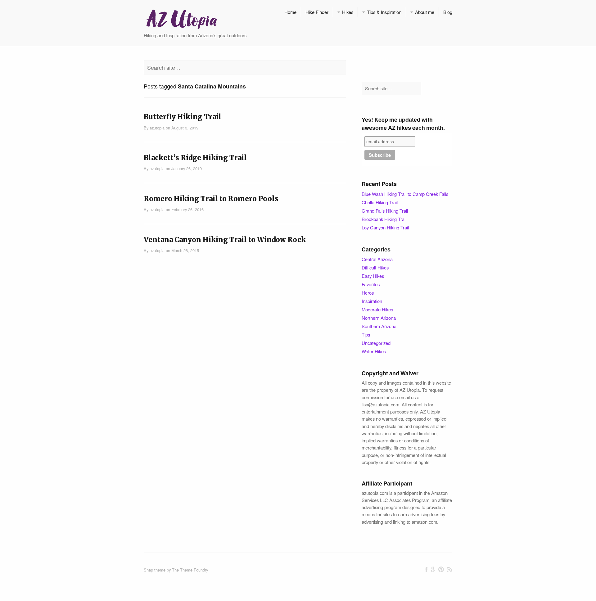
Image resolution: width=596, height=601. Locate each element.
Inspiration (372, 301)
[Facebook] (426, 569)
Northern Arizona (379, 317)
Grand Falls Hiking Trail (385, 210)
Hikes (347, 12)
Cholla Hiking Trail (380, 202)
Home (290, 12)
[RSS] (449, 569)
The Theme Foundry (190, 570)
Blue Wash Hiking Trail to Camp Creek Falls (405, 194)
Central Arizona (377, 259)
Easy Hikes (373, 276)
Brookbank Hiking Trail (384, 219)
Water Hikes (374, 351)
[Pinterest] (441, 569)
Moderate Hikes (377, 309)
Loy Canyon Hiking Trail (385, 227)
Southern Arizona (379, 326)
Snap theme (154, 570)
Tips (366, 334)
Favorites (371, 284)
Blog (447, 12)
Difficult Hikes (375, 267)
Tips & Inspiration (384, 12)
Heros (368, 292)
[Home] (181, 18)
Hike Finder (316, 12)
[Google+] (433, 569)
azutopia (157, 128)
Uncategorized (376, 343)
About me (424, 12)
